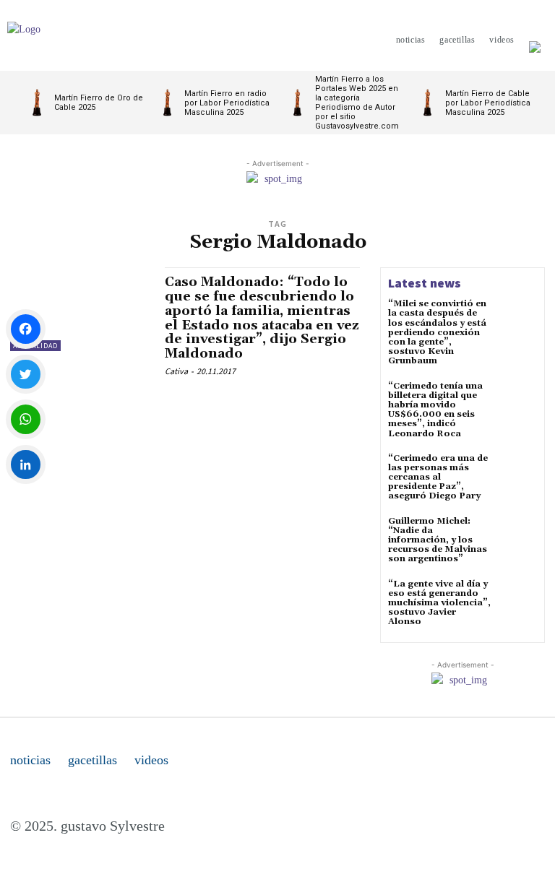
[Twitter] (25, 374)
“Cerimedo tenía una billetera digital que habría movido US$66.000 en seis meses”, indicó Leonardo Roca (435, 410)
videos (151, 760)
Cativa (176, 371)
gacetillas (92, 760)
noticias (30, 760)
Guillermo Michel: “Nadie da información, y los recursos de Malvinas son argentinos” (437, 540)
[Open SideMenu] (535, 40)
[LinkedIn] (25, 465)
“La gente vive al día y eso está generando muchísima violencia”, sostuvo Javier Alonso (439, 603)
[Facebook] (25, 329)
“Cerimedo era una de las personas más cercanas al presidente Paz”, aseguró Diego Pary (438, 477)
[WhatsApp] (25, 419)
